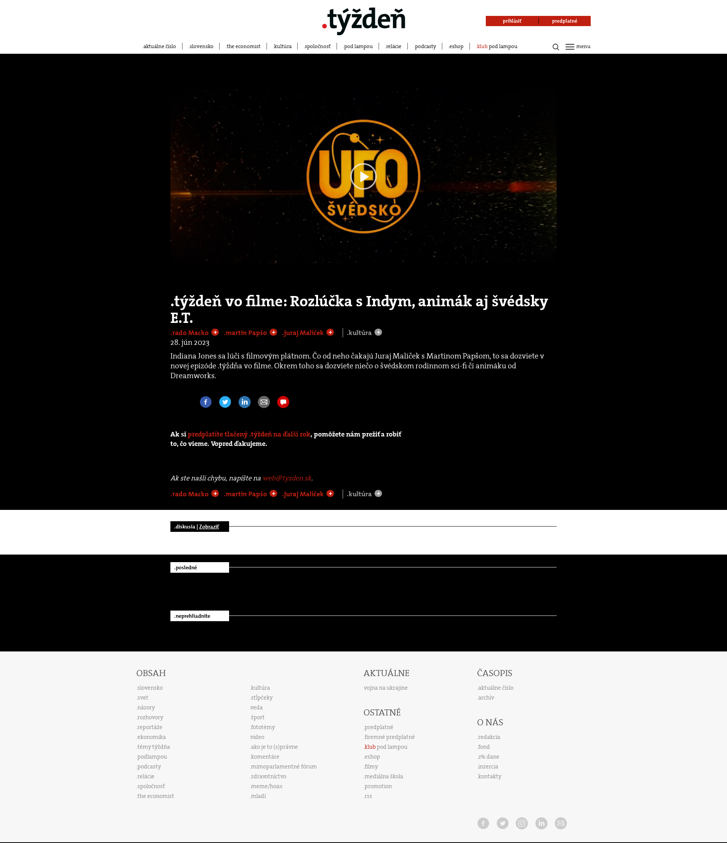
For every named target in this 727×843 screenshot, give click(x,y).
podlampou (152, 756)
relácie (393, 46)
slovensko (202, 46)
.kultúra (360, 332)
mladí (258, 796)
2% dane (488, 756)
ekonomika (151, 737)
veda (257, 707)
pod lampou (358, 46)
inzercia (488, 766)
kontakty (489, 776)
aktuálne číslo (160, 46)
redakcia (489, 737)
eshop (456, 46)
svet (142, 697)
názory (146, 707)
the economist (244, 46)
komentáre (265, 756)
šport (258, 717)
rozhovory (150, 717)
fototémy (263, 727)
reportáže (149, 727)
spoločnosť (318, 46)
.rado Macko (190, 332)
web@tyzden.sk (286, 478)
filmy (371, 766)
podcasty (425, 46)
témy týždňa (153, 747)
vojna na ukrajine (386, 688)
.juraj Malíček (303, 332)
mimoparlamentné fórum (284, 766)
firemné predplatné (390, 737)
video (257, 737)
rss (368, 796)
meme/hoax (266, 786)
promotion (378, 786)
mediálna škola (384, 776)
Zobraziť (209, 526)
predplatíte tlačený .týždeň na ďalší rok (249, 434)
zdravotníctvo (268, 776)
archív (486, 697)
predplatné (379, 727)
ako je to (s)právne (274, 747)
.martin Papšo (246, 332)
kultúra (283, 46)
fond (484, 747)
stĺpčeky (262, 697)
